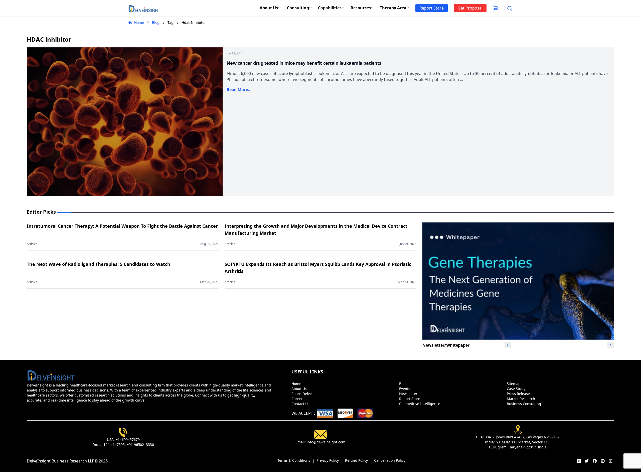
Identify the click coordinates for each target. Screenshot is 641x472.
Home (139, 22)
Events (405, 388)
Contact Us (300, 403)
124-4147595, (114, 444)
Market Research (521, 398)
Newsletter (408, 393)
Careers (298, 398)
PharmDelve (302, 393)
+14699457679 (128, 439)
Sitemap (514, 383)
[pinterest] (603, 461)
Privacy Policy (327, 460)
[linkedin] (579, 461)
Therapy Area (393, 8)
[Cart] (496, 8)
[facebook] (595, 461)
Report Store (410, 398)
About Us (269, 8)
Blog (155, 22)
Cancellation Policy (389, 460)
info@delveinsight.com (326, 442)
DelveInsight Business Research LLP (60, 461)
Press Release (519, 393)
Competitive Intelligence (420, 403)
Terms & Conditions (293, 460)
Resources (361, 8)
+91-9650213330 (140, 444)
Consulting (298, 8)
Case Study (516, 388)
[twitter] (587, 461)
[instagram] (610, 461)
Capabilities (330, 8)
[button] (610, 345)
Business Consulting (524, 403)
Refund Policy (356, 460)
